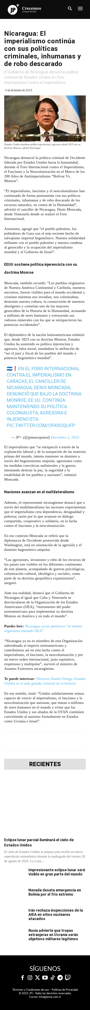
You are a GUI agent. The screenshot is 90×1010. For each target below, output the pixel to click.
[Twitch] (67, 978)
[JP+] (24, 9)
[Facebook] (21, 741)
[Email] (70, 741)
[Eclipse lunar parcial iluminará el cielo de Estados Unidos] (45, 805)
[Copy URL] (79, 741)
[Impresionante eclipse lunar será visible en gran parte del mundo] (14, 875)
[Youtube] (45, 978)
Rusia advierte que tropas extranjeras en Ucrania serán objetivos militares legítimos (53, 934)
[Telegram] (41, 741)
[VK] (60, 741)
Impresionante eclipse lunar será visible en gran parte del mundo (56, 872)
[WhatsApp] (50, 741)
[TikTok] (52, 978)
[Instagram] (30, 978)
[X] (31, 741)
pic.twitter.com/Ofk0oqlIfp (41, 425)
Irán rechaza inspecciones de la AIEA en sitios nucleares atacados (55, 914)
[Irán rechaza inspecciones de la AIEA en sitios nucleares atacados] (14, 915)
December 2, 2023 (65, 437)
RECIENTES (45, 764)
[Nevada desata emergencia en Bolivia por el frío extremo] (14, 895)
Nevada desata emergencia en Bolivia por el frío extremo (54, 892)
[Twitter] (37, 978)
